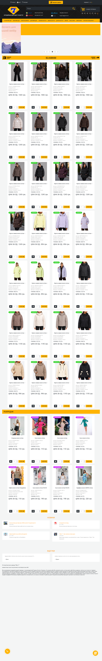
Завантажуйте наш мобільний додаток (18, 534)
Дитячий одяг (33, 20)
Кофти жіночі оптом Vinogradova (17, 488)
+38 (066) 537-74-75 (39, 15)
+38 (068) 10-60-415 (64, 12)
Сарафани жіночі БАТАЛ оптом (84, 488)
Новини (51, 518)
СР (87, 13)
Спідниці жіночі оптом (17, 438)
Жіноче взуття (51, 20)
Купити (21, 107)
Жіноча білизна (25, 20)
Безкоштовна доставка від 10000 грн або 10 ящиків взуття (22, 522)
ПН (82, 13)
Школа (66, 20)
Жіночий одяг (16, 20)
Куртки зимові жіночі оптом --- (17, 84)
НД (97, 13)
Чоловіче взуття (42, 20)
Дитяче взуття (59, 20)
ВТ (85, 13)
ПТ (92, 13)
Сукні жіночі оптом (40, 438)
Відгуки (51, 551)
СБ (95, 13)
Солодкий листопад (63, 522)
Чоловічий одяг (7, 20)
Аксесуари (72, 20)
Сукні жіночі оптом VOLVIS (40, 488)
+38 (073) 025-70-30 (39, 12)
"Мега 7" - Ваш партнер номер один (67, 534)
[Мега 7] (51, 38)
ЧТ (90, 13)
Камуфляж (79, 20)
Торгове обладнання (88, 20)
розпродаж (8, 412)
